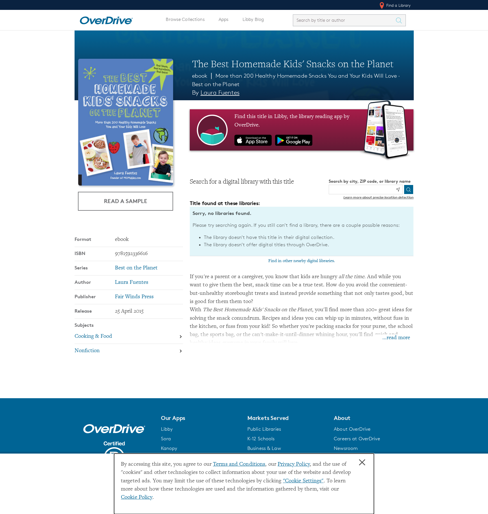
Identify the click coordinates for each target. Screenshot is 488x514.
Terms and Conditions (239, 464)
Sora (166, 438)
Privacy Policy (294, 464)
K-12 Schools (260, 438)
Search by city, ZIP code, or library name (370, 181)
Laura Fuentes (220, 92)
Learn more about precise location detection (378, 197)
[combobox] (344, 20)
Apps (224, 19)
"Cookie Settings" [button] (303, 481)
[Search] (408, 189)
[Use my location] (397, 189)
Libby (167, 429)
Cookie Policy (136, 497)
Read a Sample (125, 200)
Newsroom (346, 448)
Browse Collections (185, 19)
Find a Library (398, 5)
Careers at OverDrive (357, 438)
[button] (201, 418)
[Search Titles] (400, 20)
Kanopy (169, 448)
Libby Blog (253, 19)
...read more (396, 338)
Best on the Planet (215, 84)
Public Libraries (264, 429)
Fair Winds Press (134, 297)
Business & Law (264, 448)
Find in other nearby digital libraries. (301, 261)
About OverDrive (352, 429)
